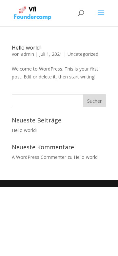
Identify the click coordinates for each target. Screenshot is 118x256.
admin (27, 54)
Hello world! (26, 47)
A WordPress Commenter (39, 157)
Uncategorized (83, 54)
